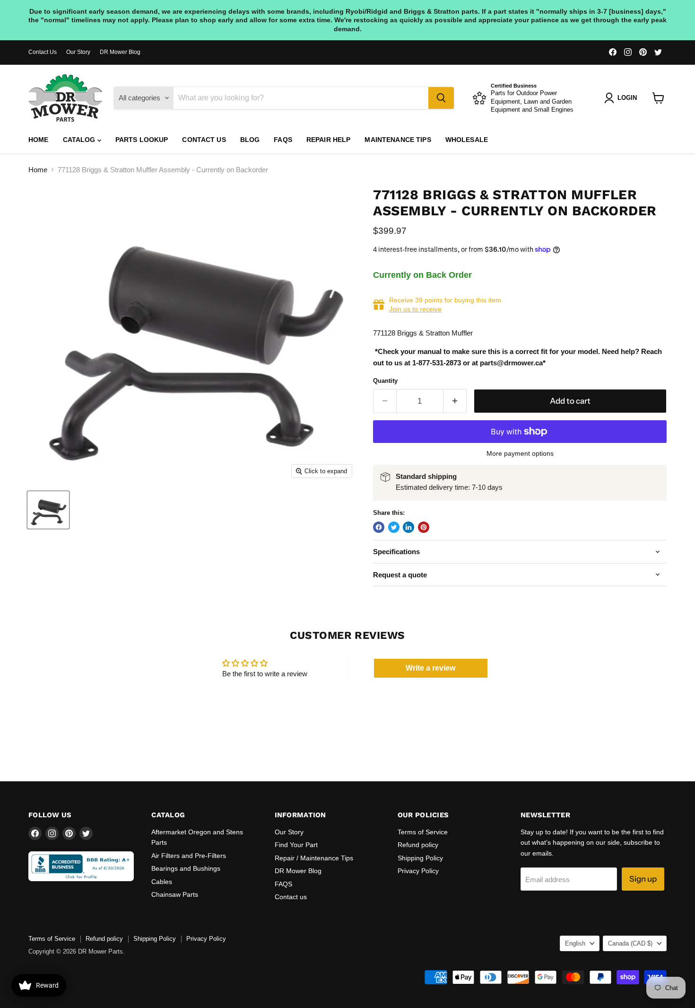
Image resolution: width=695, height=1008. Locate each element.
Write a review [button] (430, 668)
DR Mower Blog (120, 52)
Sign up (643, 879)
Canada (630, 943)
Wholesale (466, 139)
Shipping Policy (420, 858)
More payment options (520, 453)
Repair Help (328, 139)
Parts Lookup (141, 139)
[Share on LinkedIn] (408, 527)
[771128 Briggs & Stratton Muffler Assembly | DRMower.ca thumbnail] (48, 510)
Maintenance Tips (398, 139)
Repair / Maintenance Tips (314, 858)
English (575, 943)
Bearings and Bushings (185, 868)
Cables (161, 881)
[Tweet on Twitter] (394, 527)
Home (38, 139)
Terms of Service (423, 832)
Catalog (80, 139)
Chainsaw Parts (174, 894)
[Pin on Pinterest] (423, 527)
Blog (250, 139)
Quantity (385, 380)
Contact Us (42, 52)
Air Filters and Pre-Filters (188, 855)
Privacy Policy (418, 871)
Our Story (78, 52)
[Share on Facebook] (378, 527)
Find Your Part (296, 845)
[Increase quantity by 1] (455, 401)
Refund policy (418, 845)
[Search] (441, 98)
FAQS (283, 139)
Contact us (204, 139)
